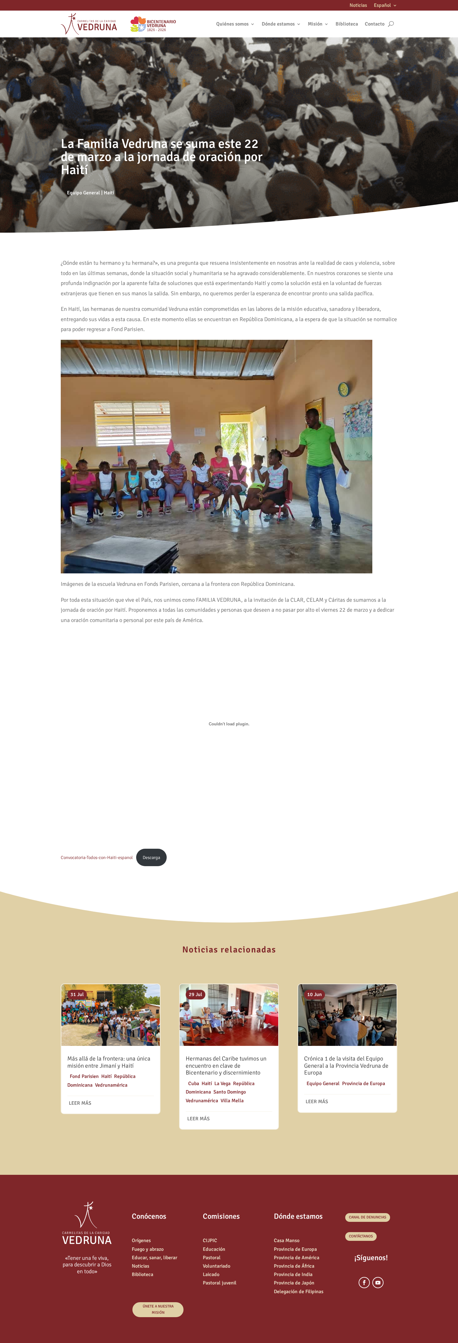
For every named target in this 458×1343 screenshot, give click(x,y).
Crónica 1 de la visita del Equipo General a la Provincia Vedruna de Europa (346, 1066)
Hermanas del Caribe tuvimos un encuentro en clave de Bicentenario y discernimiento (226, 1066)
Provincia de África (294, 1266)
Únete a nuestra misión (158, 1309)
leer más (80, 1103)
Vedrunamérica (111, 1085)
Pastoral (212, 1258)
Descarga (151, 857)
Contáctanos (361, 1236)
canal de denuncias (367, 1217)
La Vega (222, 1083)
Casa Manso (286, 1240)
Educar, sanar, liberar (154, 1258)
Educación (214, 1249)
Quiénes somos (232, 24)
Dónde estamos (278, 24)
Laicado (211, 1274)
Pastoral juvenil (219, 1283)
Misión (315, 24)
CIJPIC (210, 1240)
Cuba (193, 1083)
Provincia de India (293, 1274)
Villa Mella (232, 1101)
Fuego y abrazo (148, 1249)
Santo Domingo (229, 1092)
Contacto (374, 24)
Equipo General (83, 193)
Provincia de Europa (363, 1083)
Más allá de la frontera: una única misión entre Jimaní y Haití (108, 1062)
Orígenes (141, 1240)
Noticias (358, 5)
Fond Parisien (84, 1076)
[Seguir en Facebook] (364, 1282)
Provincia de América (296, 1258)
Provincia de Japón (294, 1283)
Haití (109, 193)
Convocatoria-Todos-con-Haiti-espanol (97, 857)
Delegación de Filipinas (298, 1291)
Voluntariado (216, 1266)
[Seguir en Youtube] (378, 1282)
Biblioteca (347, 24)
